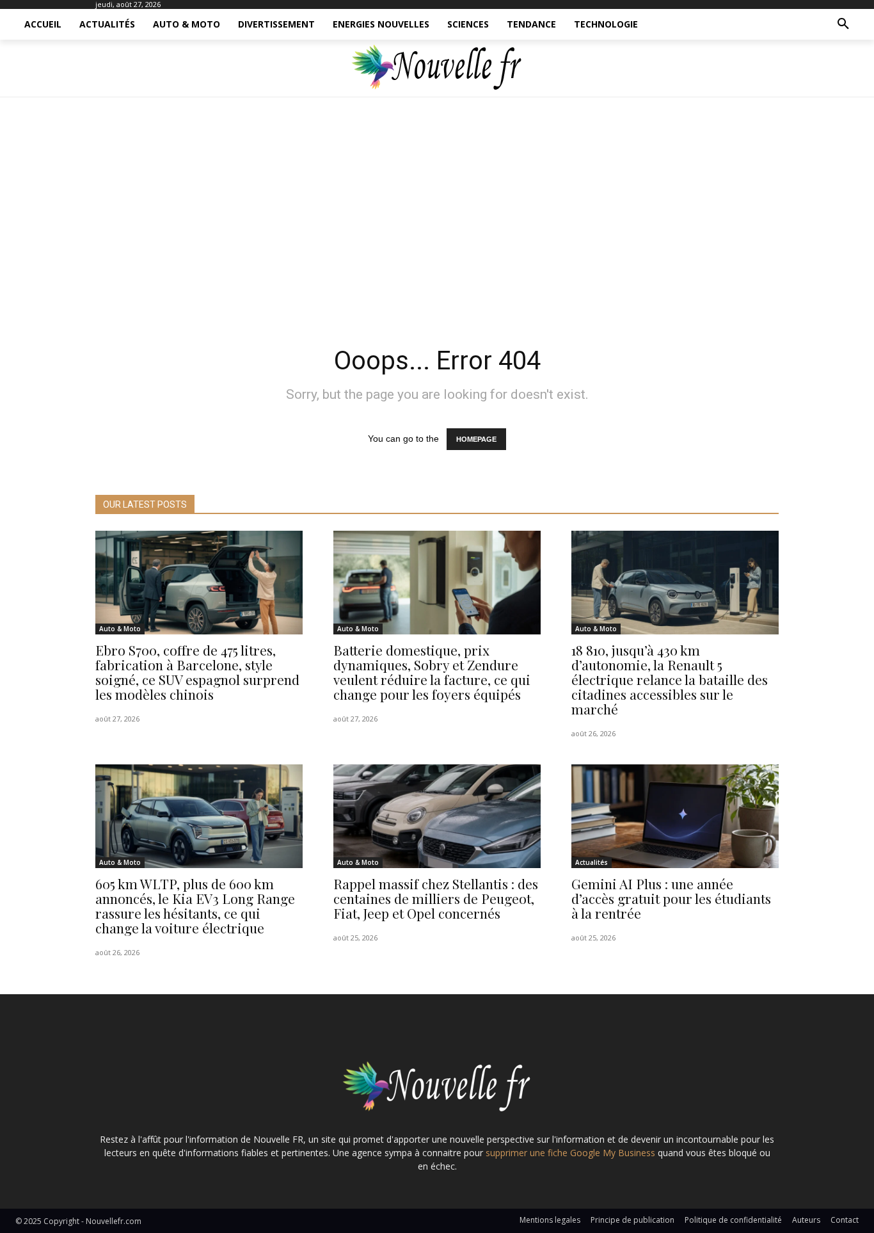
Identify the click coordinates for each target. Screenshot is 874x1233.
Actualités (591, 862)
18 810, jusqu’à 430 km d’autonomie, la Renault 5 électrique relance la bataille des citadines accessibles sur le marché (669, 679)
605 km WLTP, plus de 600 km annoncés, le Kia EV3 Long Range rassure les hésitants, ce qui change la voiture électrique (195, 905)
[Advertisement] (437, 217)
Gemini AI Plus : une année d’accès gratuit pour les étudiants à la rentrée (671, 898)
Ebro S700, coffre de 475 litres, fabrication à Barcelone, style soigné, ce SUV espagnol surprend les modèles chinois (197, 672)
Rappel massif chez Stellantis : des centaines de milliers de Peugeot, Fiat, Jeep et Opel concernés (435, 898)
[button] (843, 24)
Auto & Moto (120, 628)
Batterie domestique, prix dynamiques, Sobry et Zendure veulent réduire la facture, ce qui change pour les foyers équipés (431, 672)
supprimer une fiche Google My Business (570, 1153)
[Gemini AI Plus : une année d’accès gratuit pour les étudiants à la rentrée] (675, 816)
